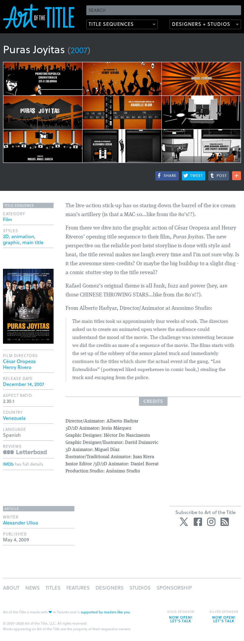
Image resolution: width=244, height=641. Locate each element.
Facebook (198, 522)
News (32, 587)
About (11, 587)
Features (78, 587)
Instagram (211, 522)
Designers (109, 587)
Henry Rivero (17, 367)
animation (22, 236)
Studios (140, 587)
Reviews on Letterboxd (25, 452)
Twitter (184, 522)
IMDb (8, 464)
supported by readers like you (105, 612)
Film (7, 219)
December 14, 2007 (23, 384)
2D (6, 236)
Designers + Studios (201, 24)
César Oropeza (19, 361)
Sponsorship (174, 587)
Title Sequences (111, 24)
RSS (224, 522)
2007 (79, 50)
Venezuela (14, 417)
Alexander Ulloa (20, 522)
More (236, 175)
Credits (153, 401)
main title (32, 242)
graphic (11, 242)
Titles (53, 587)
